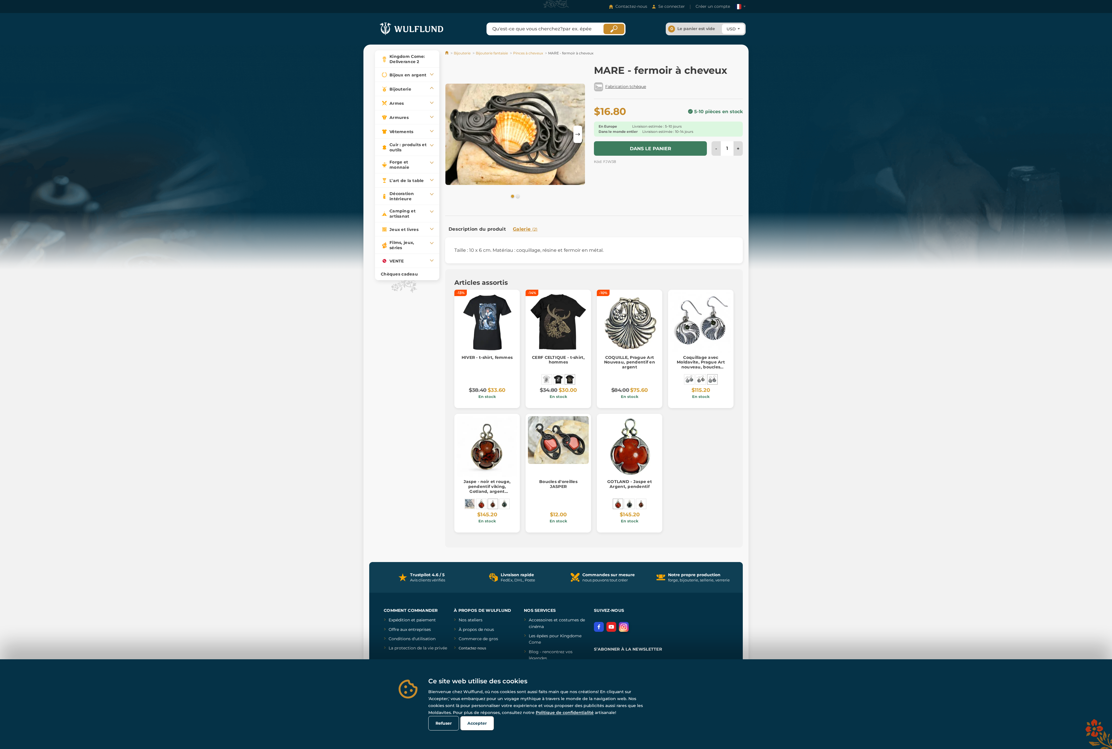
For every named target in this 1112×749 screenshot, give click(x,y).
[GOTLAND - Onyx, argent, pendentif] (629, 504)
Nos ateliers (470, 620)
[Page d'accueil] (447, 53)
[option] (515, 134)
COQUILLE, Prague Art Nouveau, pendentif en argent (629, 362)
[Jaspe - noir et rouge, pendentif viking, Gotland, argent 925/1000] (493, 504)
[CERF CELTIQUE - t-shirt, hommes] (558, 379)
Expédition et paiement (412, 620)
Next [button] (577, 134)
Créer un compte (713, 6)
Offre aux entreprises (410, 629)
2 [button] (517, 196)
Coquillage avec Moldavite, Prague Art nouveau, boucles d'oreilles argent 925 (701, 364)
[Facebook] (599, 627)
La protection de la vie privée (418, 648)
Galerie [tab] (525, 229)
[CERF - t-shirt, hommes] (547, 379)
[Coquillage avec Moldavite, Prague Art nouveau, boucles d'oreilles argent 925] (712, 379)
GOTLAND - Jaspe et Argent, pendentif (629, 484)
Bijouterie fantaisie (492, 53)
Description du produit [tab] (477, 229)
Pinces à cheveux (528, 53)
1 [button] (512, 196)
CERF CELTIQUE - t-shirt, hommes (558, 360)
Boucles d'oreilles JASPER (558, 484)
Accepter (477, 723)
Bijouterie (462, 53)
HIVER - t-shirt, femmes (487, 357)
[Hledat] (613, 29)
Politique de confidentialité (565, 712)
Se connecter (671, 6)
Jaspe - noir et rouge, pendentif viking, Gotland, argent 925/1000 (487, 489)
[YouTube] (611, 627)
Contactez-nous (631, 6)
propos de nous (478, 629)
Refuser (444, 723)
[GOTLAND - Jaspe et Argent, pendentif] (481, 504)
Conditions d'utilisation (412, 638)
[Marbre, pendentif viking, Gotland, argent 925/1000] (504, 504)
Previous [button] (452, 134)
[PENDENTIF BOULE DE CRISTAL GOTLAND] (469, 504)
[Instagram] (624, 627)
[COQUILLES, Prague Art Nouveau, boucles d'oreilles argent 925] (689, 379)
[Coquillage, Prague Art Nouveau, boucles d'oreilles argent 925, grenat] (701, 379)
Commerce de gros (478, 638)
